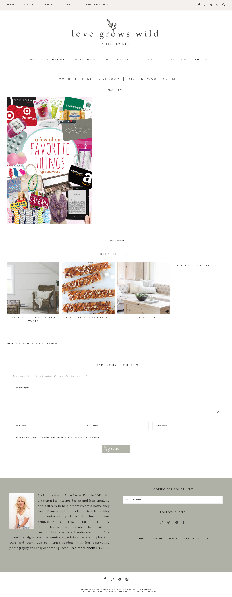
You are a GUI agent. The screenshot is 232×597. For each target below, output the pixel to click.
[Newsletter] (211, 5)
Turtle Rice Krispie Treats (88, 317)
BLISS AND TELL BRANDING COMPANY (136, 591)
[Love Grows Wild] (116, 32)
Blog (206, 539)
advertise (158, 539)
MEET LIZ (143, 539)
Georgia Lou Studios (141, 590)
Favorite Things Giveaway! (39, 343)
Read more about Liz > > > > (89, 548)
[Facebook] (199, 5)
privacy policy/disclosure (184, 539)
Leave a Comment (116, 240)
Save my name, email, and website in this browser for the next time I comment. (58, 437)
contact (129, 539)
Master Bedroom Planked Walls (33, 319)
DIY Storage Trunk (144, 317)
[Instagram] (217, 5)
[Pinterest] (205, 5)
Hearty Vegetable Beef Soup (199, 265)
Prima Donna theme (113, 590)
